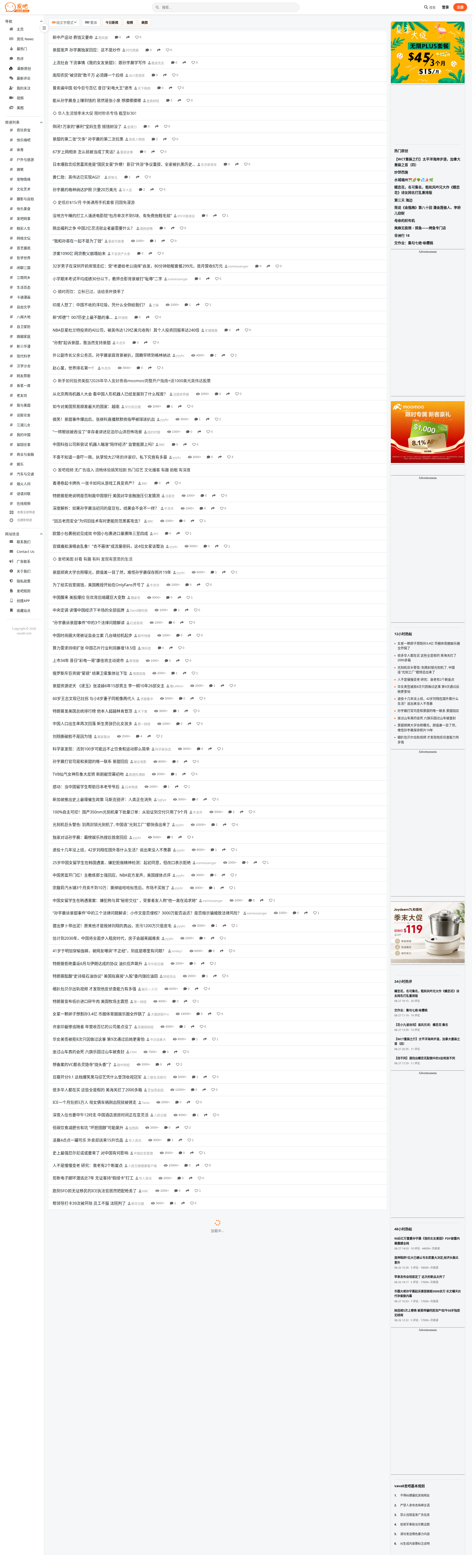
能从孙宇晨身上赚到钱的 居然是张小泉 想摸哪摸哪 (97, 100)
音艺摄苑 (23, 248)
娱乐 (20, 464)
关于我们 (23, 571)
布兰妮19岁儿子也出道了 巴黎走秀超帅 (87, 1148)
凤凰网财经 (145, 946)
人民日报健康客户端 (142, 1085)
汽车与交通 (25, 474)
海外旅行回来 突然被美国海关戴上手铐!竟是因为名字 (99, 1489)
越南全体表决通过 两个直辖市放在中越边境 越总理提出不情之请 (109, 1400)
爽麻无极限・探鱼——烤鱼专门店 (420, 227)
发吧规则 (23, 590)
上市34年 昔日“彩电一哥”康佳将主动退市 (88, 580)
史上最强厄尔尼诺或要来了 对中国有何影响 (90, 1072)
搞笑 (20, 169)
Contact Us (25, 551)
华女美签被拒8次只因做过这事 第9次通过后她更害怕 (99, 959)
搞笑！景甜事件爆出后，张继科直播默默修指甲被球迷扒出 (104, 365)
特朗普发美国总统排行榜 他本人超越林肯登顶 (92, 630)
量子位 (107, 1527)
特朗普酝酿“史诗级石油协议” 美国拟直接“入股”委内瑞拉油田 (105, 895)
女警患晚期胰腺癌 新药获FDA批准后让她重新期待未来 (100, 1173)
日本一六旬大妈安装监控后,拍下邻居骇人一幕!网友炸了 (101, 1552)
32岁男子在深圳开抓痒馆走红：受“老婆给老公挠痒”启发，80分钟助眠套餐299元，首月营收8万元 (138, 239)
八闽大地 (23, 316)
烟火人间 (23, 483)
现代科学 (23, 356)
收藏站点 (23, 610)
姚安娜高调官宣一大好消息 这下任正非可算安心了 (96, 1514)
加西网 (133, 1047)
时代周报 (132, 50)
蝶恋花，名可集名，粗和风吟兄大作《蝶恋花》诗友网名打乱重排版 (427, 190)
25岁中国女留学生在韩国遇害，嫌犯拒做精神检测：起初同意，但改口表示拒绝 (122, 782)
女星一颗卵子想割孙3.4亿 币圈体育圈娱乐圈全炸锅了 (99, 933)
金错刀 (131, 113)
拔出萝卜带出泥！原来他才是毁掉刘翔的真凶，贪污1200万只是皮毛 (112, 845)
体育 (20, 149)
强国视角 (139, 593)
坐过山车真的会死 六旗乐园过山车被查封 (88, 971)
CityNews (144, 1211)
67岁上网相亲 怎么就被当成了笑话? (84, 138)
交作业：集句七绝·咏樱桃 (413, 242)
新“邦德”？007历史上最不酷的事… (83, 277)
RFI (155, 466)
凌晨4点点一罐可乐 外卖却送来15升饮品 (88, 1060)
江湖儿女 (23, 424)
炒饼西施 (401, 172)
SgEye (161, 719)
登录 (445, 7)
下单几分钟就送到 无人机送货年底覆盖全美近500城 (98, 1312)
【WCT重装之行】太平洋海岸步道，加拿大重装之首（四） (427, 162)
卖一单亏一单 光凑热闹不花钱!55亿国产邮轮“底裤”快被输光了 (106, 1476)
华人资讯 (134, 1060)
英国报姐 (158, 1501)
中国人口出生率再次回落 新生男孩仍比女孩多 (92, 643)
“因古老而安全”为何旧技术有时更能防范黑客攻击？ (97, 454)
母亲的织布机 (404, 220)
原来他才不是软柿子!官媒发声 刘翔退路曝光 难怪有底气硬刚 (105, 1438)
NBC (144, 1110)
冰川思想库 (136, 75)
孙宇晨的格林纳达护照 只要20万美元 (85, 176)
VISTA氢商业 (186, 189)
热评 (20, 58)
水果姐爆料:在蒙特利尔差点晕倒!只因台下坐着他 (95, 1350)
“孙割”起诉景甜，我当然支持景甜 (82, 302)
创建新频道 (24, 520)
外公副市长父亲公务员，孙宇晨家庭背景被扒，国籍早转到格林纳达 (112, 315)
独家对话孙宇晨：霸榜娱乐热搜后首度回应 (90, 756)
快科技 (146, 567)
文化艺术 (23, 189)
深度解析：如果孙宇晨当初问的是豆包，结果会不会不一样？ (106, 441)
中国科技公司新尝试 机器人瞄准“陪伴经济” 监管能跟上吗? (103, 390)
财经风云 (169, 896)
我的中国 (23, 434)
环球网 (122, 277)
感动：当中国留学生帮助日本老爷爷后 (86, 706)
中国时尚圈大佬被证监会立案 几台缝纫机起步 (92, 555)
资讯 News (25, 39)
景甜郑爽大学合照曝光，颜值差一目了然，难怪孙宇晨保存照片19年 (112, 491)
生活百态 (23, 287)
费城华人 (159, 1173)
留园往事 (23, 444)
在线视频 (23, 503)
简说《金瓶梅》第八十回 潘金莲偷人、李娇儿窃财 (427, 210)
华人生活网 (162, 1426)
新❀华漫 (23, 346)
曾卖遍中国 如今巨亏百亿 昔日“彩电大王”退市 (92, 88)
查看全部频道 (26, 512)
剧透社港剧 (136, 694)
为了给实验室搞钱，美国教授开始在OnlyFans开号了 (99, 504)
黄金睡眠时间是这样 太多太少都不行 (85, 1224)
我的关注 (23, 88)
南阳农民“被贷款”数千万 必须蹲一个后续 (88, 75)
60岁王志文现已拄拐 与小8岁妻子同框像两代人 (94, 618)
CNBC (129, 1236)
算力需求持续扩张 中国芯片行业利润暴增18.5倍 (94, 567)
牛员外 (120, 302)
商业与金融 (25, 454)
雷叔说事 (126, 138)
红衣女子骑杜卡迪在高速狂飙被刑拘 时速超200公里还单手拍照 (107, 1413)
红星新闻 (136, 542)
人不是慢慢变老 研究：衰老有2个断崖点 (88, 1085)
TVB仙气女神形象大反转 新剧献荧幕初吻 (88, 693)
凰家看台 (103, 656)
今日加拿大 (157, 959)
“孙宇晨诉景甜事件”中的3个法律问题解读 (89, 542)
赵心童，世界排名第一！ (74, 327)
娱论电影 (140, 681)
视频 (20, 98)
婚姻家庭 (23, 336)
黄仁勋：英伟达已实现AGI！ (78, 163)
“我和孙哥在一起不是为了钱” (78, 214)
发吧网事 (23, 218)
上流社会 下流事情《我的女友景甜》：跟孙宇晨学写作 (99, 62)
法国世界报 (180, 340)
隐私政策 (23, 581)
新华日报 (137, 1123)
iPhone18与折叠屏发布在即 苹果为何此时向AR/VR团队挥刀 (105, 1249)
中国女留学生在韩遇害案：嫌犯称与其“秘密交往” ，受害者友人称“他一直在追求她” (125, 820)
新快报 (134, 580)
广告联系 (23, 561)
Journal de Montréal (157, 1350)
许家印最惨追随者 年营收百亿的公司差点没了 (92, 946)
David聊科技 (138, 530)
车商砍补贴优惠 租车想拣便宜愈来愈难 (86, 1236)
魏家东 (135, 517)
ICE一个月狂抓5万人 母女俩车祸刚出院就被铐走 (94, 1021)
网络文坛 (23, 238)
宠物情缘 (23, 179)
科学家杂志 (162, 669)
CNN (133, 971)
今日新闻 (111, 22)
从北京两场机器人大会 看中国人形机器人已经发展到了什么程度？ (110, 340)
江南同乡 (23, 277)
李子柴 (170, 1476)
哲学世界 (23, 257)
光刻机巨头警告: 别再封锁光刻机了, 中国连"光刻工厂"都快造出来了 (111, 744)
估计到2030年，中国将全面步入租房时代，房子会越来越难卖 (106, 857)
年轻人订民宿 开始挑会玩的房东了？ (85, 1362)
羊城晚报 (211, 290)
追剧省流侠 (153, 1514)
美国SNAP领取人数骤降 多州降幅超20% (87, 1299)
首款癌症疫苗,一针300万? (75, 1526)
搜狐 (170, 1413)
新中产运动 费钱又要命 (73, 37)
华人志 (127, 176)
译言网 (175, 1287)
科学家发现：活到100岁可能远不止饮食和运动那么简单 (101, 668)
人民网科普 (144, 1451)
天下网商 (143, 88)
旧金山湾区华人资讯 (167, 1464)
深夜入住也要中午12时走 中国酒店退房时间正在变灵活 (100, 1034)
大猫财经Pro (159, 934)
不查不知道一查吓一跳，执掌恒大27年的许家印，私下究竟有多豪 (110, 403)
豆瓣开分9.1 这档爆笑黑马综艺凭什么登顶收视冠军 (97, 996)
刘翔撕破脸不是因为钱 (72, 655)
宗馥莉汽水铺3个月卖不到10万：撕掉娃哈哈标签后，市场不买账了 (111, 807)
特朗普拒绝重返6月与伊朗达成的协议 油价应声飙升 (97, 883)
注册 (460, 7)
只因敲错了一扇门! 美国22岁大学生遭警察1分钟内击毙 (100, 1463)
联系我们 (23, 541)
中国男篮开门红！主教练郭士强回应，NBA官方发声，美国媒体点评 (112, 794)
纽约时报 (153, 378)
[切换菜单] (44, 28)
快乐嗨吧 (23, 140)
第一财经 (143, 643)
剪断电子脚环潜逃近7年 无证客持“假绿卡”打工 (93, 1097)
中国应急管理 (143, 1072)
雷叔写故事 (115, 214)
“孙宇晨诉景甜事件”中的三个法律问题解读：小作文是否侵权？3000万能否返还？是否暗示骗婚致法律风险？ (147, 832)
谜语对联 (23, 493)
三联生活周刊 (156, 997)
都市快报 (143, 555)
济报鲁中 (146, 618)
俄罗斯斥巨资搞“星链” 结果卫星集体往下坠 (90, 592)
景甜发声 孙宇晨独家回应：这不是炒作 (86, 50)
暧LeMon (176, 605)
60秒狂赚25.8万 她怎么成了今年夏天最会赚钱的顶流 (98, 1198)
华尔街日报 (132, 353)
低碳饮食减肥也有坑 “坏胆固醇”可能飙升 (88, 1047)
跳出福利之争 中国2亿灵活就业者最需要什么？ (93, 201)
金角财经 (152, 100)
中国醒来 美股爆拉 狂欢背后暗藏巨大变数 (89, 517)
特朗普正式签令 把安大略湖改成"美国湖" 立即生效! (97, 1375)
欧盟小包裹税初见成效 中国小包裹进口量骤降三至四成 (100, 466)
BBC (161, 391)
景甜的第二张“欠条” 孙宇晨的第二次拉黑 (88, 125)
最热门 (22, 48)
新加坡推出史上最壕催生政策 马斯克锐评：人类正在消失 (102, 719)
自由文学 (23, 307)
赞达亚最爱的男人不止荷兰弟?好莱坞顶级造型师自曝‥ (100, 1501)
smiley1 (177, 871)
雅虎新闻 (160, 1552)
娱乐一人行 (149, 908)
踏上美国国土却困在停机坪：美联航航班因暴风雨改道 (100, 1274)
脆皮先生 (157, 63)
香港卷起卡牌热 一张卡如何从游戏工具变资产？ (94, 416)
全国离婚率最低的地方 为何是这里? (83, 1325)
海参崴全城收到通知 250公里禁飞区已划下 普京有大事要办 (104, 1337)
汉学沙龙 (23, 366)
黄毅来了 (169, 1438)
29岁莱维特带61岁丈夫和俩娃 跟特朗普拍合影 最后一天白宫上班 (109, 1287)
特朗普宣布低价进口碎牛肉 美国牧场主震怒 (90, 921)
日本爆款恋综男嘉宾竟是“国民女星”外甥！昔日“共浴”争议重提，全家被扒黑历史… (124, 151)
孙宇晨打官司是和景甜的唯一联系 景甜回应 (90, 681)
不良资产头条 (120, 227)
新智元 (112, 164)
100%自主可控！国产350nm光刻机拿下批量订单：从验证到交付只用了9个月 (120, 731)
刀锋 (155, 265)
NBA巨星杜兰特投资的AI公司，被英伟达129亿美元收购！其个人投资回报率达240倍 (126, 290)
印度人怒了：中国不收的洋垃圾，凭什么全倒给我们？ (100, 264)
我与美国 (23, 405)
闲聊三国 (23, 267)
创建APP (23, 600)
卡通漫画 (23, 297)
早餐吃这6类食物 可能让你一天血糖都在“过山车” (95, 1261)
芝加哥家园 (155, 1009)
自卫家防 (23, 326)
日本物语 (131, 706)
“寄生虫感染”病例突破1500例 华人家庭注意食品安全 (98, 1160)
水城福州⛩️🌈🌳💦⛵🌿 (413, 179)
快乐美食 (23, 208)
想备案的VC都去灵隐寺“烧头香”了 (82, 984)
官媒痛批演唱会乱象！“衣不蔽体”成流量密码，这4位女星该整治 (108, 479)
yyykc (179, 315)
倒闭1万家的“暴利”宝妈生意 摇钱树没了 (87, 113)
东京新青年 (208, 151)
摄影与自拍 (25, 198)
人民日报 (160, 1035)
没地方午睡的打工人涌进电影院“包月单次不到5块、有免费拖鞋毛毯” (112, 189)
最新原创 (24, 68)
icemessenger (237, 239)
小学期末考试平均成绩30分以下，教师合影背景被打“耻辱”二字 (107, 252)
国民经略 (146, 201)
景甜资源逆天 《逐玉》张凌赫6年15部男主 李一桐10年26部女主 (108, 605)
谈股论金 (23, 415)
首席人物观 (136, 126)
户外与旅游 (25, 159)
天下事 (142, 631)
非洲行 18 (402, 235)
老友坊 (22, 395)
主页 (20, 29)
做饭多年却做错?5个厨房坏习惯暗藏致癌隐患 (92, 1451)
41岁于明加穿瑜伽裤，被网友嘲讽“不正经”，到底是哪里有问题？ (109, 870)
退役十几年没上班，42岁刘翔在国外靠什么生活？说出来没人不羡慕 (112, 769)
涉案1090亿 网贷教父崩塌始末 (79, 226)
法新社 (169, 429)
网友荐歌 (23, 375)
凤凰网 (165, 1337)
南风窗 (103, 37)
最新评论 (23, 78)
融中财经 (123, 984)
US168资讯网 (146, 1539)
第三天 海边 (403, 200)
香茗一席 (23, 385)
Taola (145, 1022)
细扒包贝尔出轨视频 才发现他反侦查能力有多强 (94, 908)
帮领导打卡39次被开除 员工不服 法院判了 (89, 1123)
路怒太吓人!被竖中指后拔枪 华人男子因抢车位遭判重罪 (101, 1426)
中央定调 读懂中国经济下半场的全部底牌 (88, 529)
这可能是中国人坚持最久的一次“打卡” (85, 1186)
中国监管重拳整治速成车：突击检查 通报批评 (92, 1135)
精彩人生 (23, 228)
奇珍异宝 (23, 130)
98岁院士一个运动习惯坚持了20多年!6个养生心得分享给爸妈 (106, 1388)
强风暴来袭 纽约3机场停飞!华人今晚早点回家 (92, 1539)
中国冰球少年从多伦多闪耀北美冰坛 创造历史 (92, 1211)
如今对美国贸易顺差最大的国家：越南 (86, 353)
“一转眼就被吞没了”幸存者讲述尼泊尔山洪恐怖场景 (97, 378)
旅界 (124, 1363)
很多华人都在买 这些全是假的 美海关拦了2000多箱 (97, 1009)
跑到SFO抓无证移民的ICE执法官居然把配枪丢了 (95, 1110)
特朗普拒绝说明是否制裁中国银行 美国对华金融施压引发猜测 (106, 428)
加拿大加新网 (156, 1375)
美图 (20, 107)
